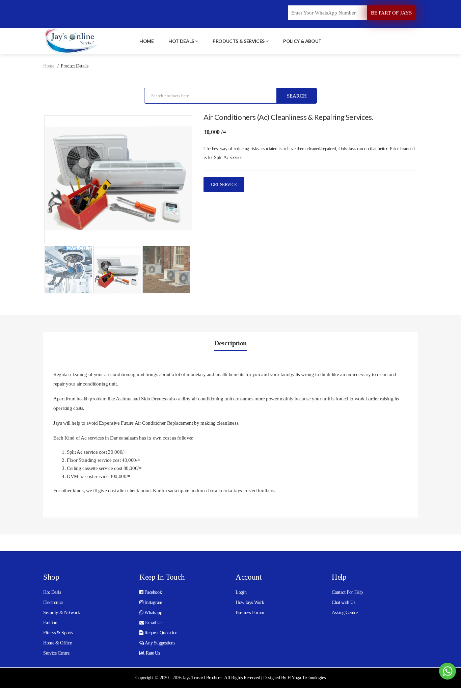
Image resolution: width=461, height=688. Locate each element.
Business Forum (250, 612)
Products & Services (239, 41)
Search (297, 96)
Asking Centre (344, 612)
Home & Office (57, 642)
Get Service (224, 184)
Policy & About (302, 41)
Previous (34, 188)
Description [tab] (230, 343)
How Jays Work (250, 602)
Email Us (153, 622)
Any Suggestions (159, 642)
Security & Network (61, 612)
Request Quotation (160, 632)
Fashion (50, 622)
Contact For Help (347, 592)
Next (202, 188)
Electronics (53, 602)
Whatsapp (152, 612)
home (146, 41)
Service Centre (56, 653)
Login (241, 592)
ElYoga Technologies (307, 677)
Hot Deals (181, 41)
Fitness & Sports (58, 632)
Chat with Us (343, 602)
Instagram (152, 602)
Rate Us (152, 653)
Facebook (152, 592)
